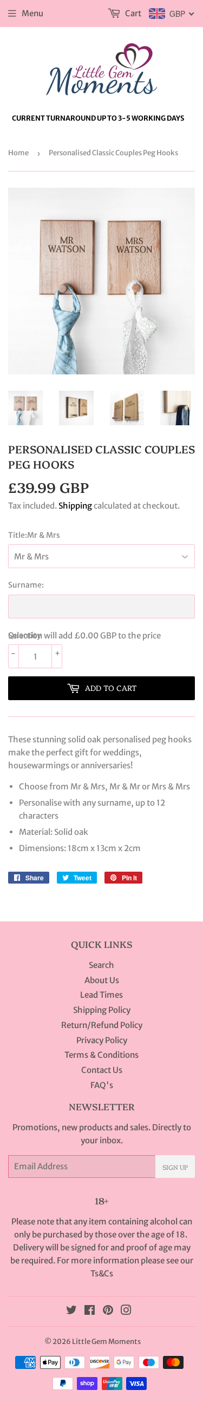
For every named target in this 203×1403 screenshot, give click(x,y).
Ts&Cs (101, 1273)
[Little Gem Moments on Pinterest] (108, 1311)
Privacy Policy (101, 1040)
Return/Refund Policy (101, 1025)
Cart (132, 13)
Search (101, 965)
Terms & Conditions (101, 1055)
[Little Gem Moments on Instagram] (126, 1311)
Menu (32, 13)
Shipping (75, 505)
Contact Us (101, 1070)
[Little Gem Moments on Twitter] (71, 1311)
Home (18, 152)
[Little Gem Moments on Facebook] (89, 1311)
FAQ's (101, 1085)
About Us (101, 980)
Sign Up (175, 1166)
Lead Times (101, 995)
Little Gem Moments (106, 1341)
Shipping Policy (101, 1010)
